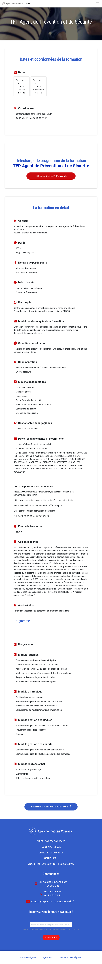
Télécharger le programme (51, 176)
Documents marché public (70, 957)
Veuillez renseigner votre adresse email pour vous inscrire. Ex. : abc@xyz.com (51, 929)
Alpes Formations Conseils (17, 3)
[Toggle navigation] (97, 3)
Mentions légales (28, 957)
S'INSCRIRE (51, 937)
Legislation (47, 957)
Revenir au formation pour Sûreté (51, 806)
